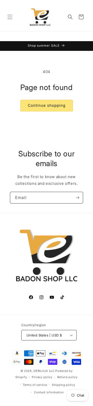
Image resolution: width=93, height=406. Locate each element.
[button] (9, 16)
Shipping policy (63, 385)
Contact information (49, 392)
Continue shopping (46, 105)
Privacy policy (42, 377)
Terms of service (35, 385)
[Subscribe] (77, 197)
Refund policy (67, 377)
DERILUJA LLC (44, 371)
